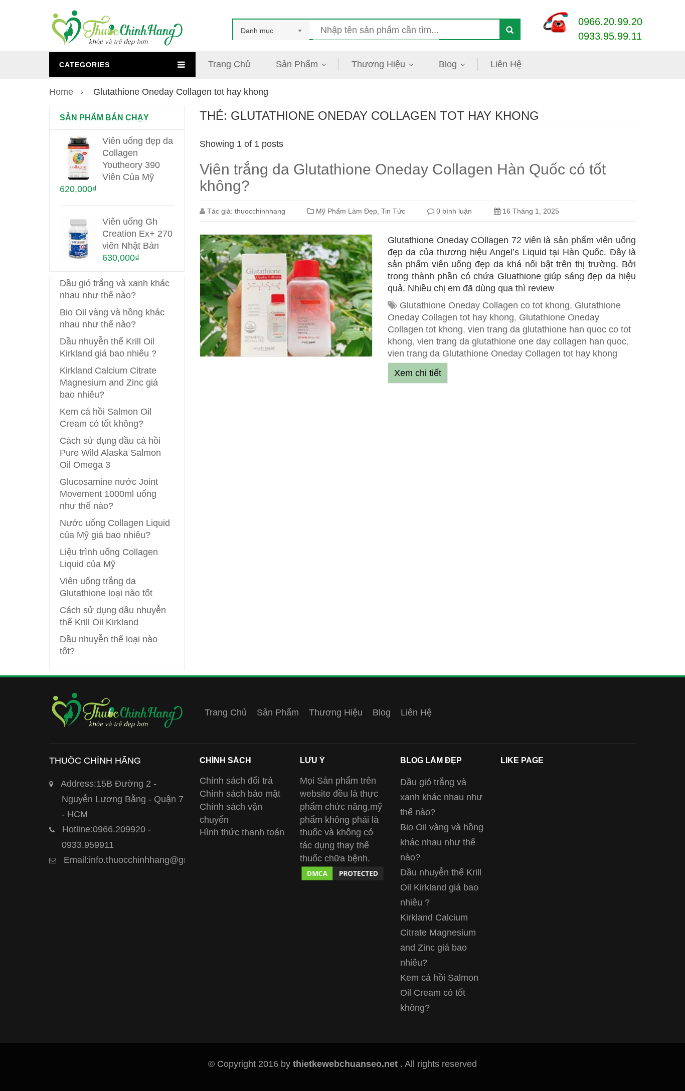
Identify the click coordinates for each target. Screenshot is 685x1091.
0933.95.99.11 (610, 36)
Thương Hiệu (378, 64)
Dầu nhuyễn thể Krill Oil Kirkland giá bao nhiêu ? (440, 887)
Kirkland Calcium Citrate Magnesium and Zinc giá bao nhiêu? (109, 383)
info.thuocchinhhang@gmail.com (142, 860)
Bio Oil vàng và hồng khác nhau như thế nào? (441, 842)
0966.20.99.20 (610, 21)
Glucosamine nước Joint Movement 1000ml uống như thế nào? (109, 494)
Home (61, 92)
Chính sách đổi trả (236, 781)
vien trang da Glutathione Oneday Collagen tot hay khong (502, 353)
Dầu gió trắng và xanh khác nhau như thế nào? (441, 797)
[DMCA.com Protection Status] (342, 871)
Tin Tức (393, 211)
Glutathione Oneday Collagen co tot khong (485, 305)
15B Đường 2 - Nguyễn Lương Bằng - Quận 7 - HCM (122, 799)
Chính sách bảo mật (240, 794)
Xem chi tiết (417, 373)
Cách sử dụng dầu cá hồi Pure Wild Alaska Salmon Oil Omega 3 (110, 453)
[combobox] (271, 31)
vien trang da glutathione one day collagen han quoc (521, 341)
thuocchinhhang (260, 211)
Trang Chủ (229, 64)
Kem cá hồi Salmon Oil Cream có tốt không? (439, 993)
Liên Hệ (506, 64)
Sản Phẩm (297, 64)
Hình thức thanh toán (242, 832)
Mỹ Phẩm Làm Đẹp (346, 211)
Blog (448, 64)
